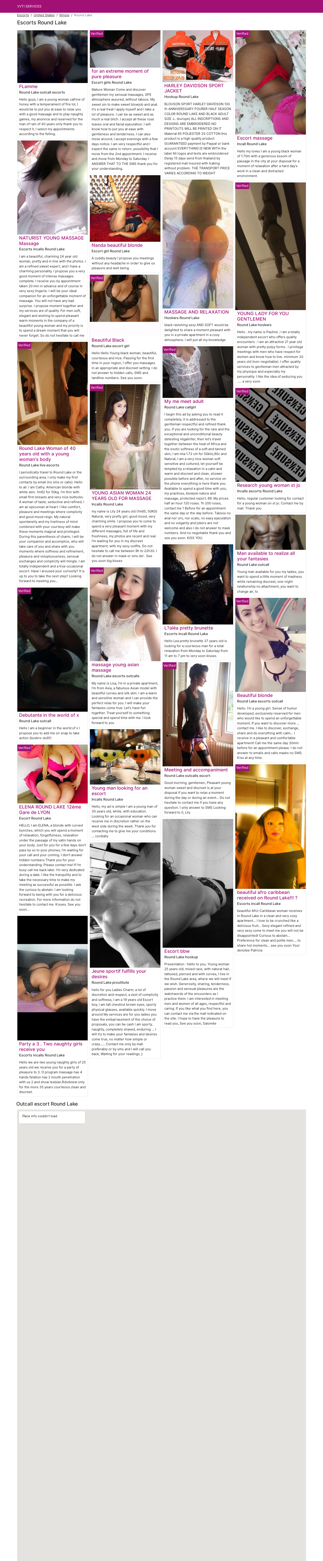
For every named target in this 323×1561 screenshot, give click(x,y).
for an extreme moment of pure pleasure (120, 73)
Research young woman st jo (268, 485)
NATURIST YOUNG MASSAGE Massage (51, 240)
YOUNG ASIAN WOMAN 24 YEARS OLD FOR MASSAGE (122, 495)
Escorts (23, 15)
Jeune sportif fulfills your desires (119, 973)
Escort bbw (177, 951)
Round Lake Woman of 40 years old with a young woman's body (47, 454)
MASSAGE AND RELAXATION (196, 312)
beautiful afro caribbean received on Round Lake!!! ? (267, 895)
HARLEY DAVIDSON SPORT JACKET (194, 88)
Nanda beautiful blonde (117, 245)
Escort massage (254, 138)
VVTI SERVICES (29, 6)
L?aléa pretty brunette (188, 628)
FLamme (28, 86)
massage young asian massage (115, 667)
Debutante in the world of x (49, 715)
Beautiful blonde (255, 695)
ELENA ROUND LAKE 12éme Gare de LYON (50, 809)
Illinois (64, 15)
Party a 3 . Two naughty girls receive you (50, 1046)
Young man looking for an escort (119, 790)
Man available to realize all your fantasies (266, 555)
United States (44, 15)
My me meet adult (184, 401)
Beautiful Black (108, 340)
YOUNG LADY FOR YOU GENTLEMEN (263, 316)
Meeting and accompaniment (196, 769)
